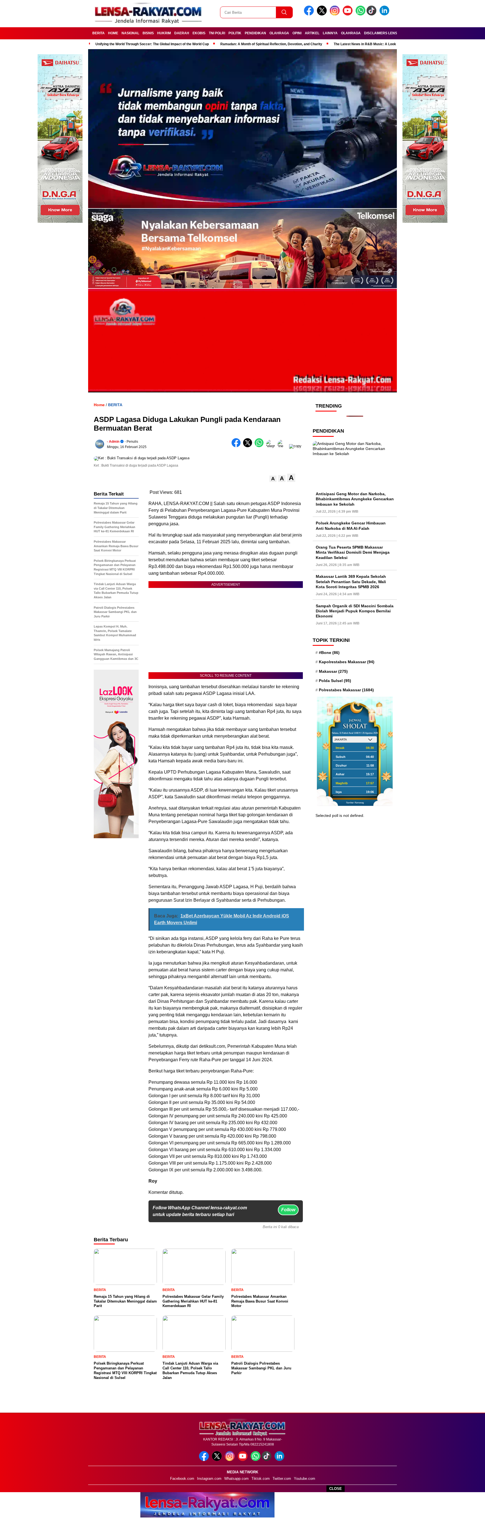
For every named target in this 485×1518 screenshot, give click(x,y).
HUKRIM (164, 33)
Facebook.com (182, 1478)
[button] (272, 479)
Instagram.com (209, 1478)
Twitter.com (282, 1478)
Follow (288, 1209)
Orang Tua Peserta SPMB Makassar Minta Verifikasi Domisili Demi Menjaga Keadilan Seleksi (353, 552)
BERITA (98, 33)
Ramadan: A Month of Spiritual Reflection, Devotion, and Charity (271, 44)
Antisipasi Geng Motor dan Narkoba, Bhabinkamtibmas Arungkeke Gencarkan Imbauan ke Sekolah (355, 499)
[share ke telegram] (272, 446)
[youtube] (348, 14)
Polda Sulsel (335, 680)
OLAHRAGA (279, 33)
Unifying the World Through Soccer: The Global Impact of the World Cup (152, 44)
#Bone (329, 652)
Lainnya (330, 33)
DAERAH (181, 33)
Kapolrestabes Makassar (346, 662)
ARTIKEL (312, 33)
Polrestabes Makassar (346, 690)
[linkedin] (385, 14)
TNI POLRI (217, 33)
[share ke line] (283, 446)
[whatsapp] (360, 14)
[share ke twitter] (249, 446)
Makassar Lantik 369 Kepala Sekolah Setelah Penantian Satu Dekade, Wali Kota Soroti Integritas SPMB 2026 (351, 581)
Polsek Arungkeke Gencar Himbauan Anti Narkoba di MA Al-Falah (351, 525)
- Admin (113, 442)
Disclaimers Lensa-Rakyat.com (393, 33)
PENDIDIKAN (255, 33)
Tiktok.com (260, 1478)
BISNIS (148, 33)
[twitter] (323, 14)
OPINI (296, 33)
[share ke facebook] (237, 446)
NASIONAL (130, 33)
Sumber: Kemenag (355, 802)
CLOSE (335, 1489)
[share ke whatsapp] (260, 446)
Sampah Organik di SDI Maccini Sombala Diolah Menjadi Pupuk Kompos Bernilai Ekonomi (355, 611)
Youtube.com (304, 1478)
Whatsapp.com (236, 1478)
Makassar (333, 671)
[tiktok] (372, 14)
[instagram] (336, 14)
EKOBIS (199, 33)
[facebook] (310, 14)
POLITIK (234, 33)
